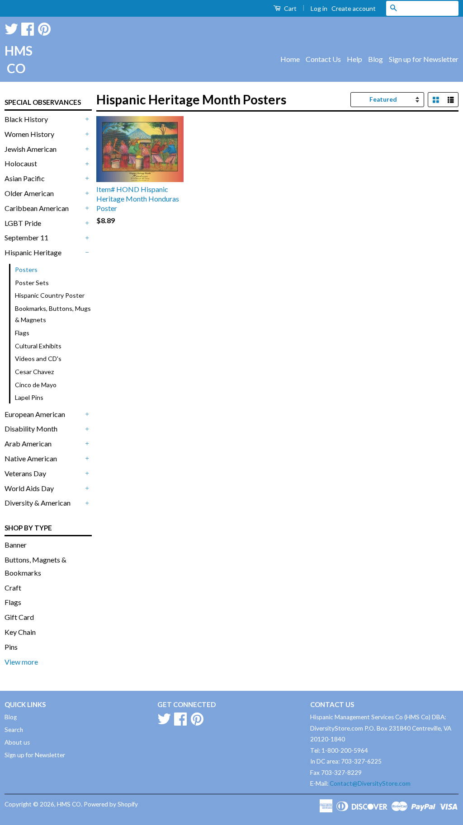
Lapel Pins (29, 397)
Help (354, 59)
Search (14, 729)
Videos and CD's (38, 358)
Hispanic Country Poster (50, 295)
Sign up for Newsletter (423, 59)
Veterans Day (25, 473)
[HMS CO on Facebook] (27, 27)
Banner (16, 544)
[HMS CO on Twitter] (11, 27)
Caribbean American (37, 208)
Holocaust (21, 163)
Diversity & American (38, 502)
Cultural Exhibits (38, 346)
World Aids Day (29, 488)
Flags (22, 333)
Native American (31, 458)
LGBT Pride (23, 223)
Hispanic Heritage (33, 252)
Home (290, 59)
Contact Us (323, 59)
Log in (319, 8)
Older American (29, 193)
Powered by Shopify (111, 804)
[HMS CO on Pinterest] (44, 27)
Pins (11, 646)
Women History (29, 134)
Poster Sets (32, 282)
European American (35, 414)
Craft (13, 587)
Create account (353, 8)
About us (17, 742)
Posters (26, 269)
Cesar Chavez (34, 371)
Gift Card (19, 617)
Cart (290, 8)
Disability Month (31, 428)
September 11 (26, 237)
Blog (375, 59)
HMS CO (16, 59)
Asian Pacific (25, 178)
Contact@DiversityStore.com (370, 783)
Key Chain (20, 632)
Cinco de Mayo (36, 385)
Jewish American (31, 149)
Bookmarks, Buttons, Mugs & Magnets (53, 314)
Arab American (28, 443)
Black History (26, 119)
